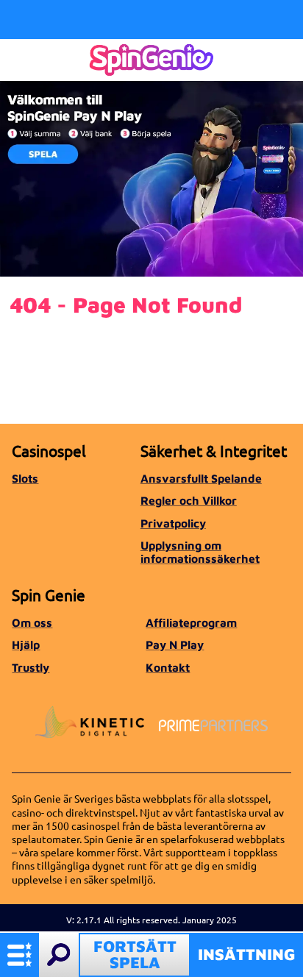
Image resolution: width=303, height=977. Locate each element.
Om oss (32, 622)
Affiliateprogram (191, 622)
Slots (25, 478)
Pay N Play (175, 644)
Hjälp (26, 644)
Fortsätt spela (135, 954)
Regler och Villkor (188, 500)
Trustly (30, 667)
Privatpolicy (173, 523)
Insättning (247, 954)
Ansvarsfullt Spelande (201, 478)
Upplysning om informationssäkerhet (200, 552)
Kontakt (168, 667)
